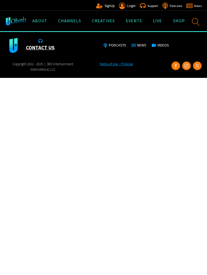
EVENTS (134, 20)
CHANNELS (69, 20)
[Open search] (196, 22)
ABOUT (39, 20)
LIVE (157, 20)
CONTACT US (40, 47)
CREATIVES (103, 20)
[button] (105, 6)
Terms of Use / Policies (116, 64)
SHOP (179, 20)
